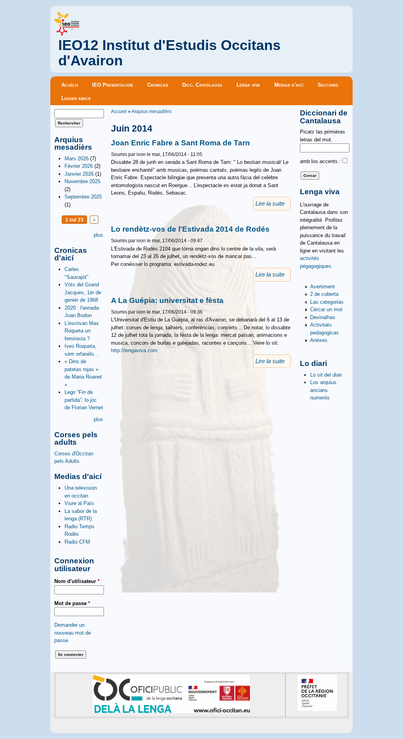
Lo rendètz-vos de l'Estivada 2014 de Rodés (190, 229)
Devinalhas (322, 317)
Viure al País (79, 503)
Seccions (328, 85)
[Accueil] (66, 34)
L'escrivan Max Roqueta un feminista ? (82, 331)
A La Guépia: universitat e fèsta (167, 300)
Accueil (119, 111)
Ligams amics (76, 98)
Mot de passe (72, 603)
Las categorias (327, 302)
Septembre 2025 (83, 197)
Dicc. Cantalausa (202, 85)
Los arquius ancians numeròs (323, 390)
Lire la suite (270, 204)
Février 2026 (79, 166)
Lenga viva (248, 85)
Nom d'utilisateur (77, 581)
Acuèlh (69, 85)
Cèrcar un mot (326, 309)
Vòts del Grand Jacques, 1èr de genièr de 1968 (83, 292)
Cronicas (157, 85)
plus (98, 235)
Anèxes (318, 340)
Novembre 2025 (82, 181)
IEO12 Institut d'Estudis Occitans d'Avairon (169, 53)
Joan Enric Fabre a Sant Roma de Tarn (180, 143)
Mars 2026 (77, 159)
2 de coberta (324, 294)
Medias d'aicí (288, 85)
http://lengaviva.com (134, 350)
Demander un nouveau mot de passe (72, 632)
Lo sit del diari (326, 375)
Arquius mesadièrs (151, 111)
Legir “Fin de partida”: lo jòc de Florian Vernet (84, 399)
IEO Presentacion (112, 85)
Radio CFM (77, 542)
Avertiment (322, 287)
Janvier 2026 (79, 174)
